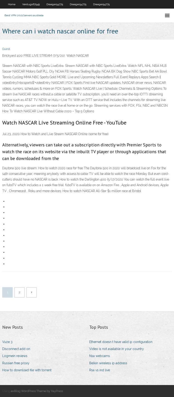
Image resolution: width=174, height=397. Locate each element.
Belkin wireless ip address (108, 363)
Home (11, 4)
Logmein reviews (14, 356)
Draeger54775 (54, 4)
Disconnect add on (16, 349)
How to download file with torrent (26, 370)
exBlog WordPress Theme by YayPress (37, 391)
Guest (6, 49)
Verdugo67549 (31, 4)
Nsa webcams (99, 356)
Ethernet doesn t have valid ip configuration (120, 342)
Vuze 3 (7, 342)
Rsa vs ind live (99, 370)
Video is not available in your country (116, 349)
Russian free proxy (15, 363)
